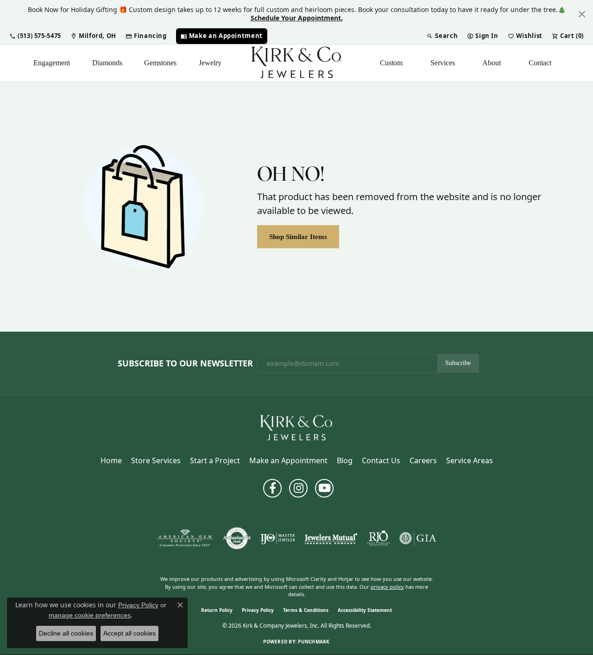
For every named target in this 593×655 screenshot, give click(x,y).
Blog (345, 460)
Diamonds (107, 63)
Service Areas (469, 460)
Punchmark (313, 641)
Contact (540, 63)
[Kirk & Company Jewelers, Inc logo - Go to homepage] (296, 63)
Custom (391, 63)
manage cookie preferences (90, 615)
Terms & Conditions (305, 610)
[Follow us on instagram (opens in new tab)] (298, 488)
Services (442, 63)
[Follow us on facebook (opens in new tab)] (272, 488)
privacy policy (387, 586)
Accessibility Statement (365, 610)
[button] (35, 36)
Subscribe (458, 362)
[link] (93, 36)
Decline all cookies (66, 633)
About (491, 63)
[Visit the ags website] (185, 538)
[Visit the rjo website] (378, 538)
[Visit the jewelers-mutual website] (331, 538)
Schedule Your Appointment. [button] (297, 17)
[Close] (581, 14)
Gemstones (160, 63)
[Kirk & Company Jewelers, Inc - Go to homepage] (296, 427)
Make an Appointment (288, 460)
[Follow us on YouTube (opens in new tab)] (324, 488)
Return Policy (217, 610)
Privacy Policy (258, 610)
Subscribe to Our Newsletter (185, 364)
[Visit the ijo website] (277, 538)
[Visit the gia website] (417, 538)
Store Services (156, 460)
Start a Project (215, 460)
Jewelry (210, 63)
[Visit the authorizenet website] (237, 538)
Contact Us (381, 460)
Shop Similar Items (298, 236)
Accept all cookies (129, 633)
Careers (423, 460)
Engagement (51, 63)
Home (111, 460)
